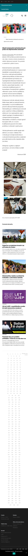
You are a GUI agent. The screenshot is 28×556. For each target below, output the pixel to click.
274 (12, 492)
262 (12, 485)
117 (9, 406)
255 (16, 481)
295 (16, 502)
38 (11, 369)
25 (17, 362)
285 (9, 498)
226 (12, 465)
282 (12, 496)
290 (12, 500)
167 (16, 432)
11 (19, 356)
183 (15, 441)
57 (8, 378)
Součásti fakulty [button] (5, 9)
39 (14, 369)
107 (16, 400)
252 (19, 478)
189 (9, 446)
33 (11, 367)
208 (19, 454)
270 (12, 489)
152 (19, 424)
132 (19, 413)
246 (12, 476)
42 (7, 371)
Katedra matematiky (8, 55)
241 (8, 474)
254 (12, 481)
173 (9, 437)
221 (8, 463)
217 (9, 461)
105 (9, 400)
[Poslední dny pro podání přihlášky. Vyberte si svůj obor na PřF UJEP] (14, 327)
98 (12, 395)
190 (12, 446)
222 (12, 463)
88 (11, 391)
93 (10, 393)
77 (8, 386)
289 (9, 500)
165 (9, 432)
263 (16, 485)
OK (14, 553)
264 (19, 485)
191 (16, 446)
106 (12, 400)
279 (16, 494)
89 (14, 391)
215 (16, 459)
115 (15, 404)
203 (16, 452)
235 (16, 470)
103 (15, 397)
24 (14, 362)
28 (11, 365)
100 (19, 395)
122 (12, 408)
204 (19, 452)
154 (12, 426)
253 (9, 481)
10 (16, 356)
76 (20, 384)
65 (17, 380)
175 (16, 437)
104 (19, 397)
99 (15, 395)
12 (8, 358)
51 (20, 373)
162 (12, 430)
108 (19, 400)
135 (16, 415)
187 (16, 443)
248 (19, 476)
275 (16, 492)
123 (15, 408)
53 (11, 375)
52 (8, 375)
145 (9, 421)
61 (20, 378)
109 (9, 402)
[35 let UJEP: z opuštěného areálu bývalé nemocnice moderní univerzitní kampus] (14, 296)
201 (8, 452)
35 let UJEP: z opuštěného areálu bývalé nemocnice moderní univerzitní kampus (13, 308)
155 (16, 426)
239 (16, 472)
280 (19, 494)
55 (17, 375)
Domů (5, 37)
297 (10, 505)
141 (9, 419)
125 (9, 411)
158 (12, 428)
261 (8, 485)
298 (14, 505)
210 (12, 456)
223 (16, 463)
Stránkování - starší (24, 354)
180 (19, 439)
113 (9, 404)
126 (12, 411)
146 (12, 421)
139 (15, 417)
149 (9, 424)
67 (8, 382)
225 (9, 465)
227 (16, 465)
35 (17, 367)
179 (16, 439)
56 (20, 375)
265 (8, 487)
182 (12, 441)
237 (8, 472)
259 (16, 483)
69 (14, 382)
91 (20, 391)
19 (14, 360)
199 (16, 450)
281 (8, 496)
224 (19, 463)
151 (16, 424)
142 (12, 419)
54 (14, 375)
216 (19, 459)
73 (11, 384)
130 (12, 413)
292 (19, 500)
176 (19, 437)
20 (17, 360)
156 (19, 426)
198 (12, 450)
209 (9, 456)
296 (19, 502)
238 (12, 472)
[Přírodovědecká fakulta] (5, 15)
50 (17, 373)
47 (8, 373)
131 (16, 413)
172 (19, 435)
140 (19, 417)
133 (9, 415)
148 (19, 421)
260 (19, 483)
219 (15, 461)
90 (17, 391)
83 (11, 389)
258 (12, 483)
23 (11, 362)
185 (9, 443)
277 (9, 494)
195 (16, 448)
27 (8, 365)
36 (20, 367)
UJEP (12, 2)
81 (20, 386)
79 (14, 386)
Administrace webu (5, 549)
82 (8, 389)
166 (12, 432)
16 (19, 358)
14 (14, 358)
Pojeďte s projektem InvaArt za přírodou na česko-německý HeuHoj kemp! (13, 247)
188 (19, 443)
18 (11, 360)
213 (9, 459)
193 (9, 448)
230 (12, 467)
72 (8, 384)
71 (20, 382)
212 (19, 456)
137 (9, 417)
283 (16, 496)
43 (10, 371)
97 (9, 395)
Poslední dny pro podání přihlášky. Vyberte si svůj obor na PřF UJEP (14, 338)
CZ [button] (1, 2)
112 (19, 402)
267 (16, 487)
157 (9, 428)
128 (19, 411)
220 (19, 461)
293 (8, 502)
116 (19, 404)
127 (16, 411)
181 (9, 441)
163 (15, 430)
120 (19, 406)
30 (17, 365)
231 (16, 467)
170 (12, 435)
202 (12, 452)
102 (12, 397)
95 (17, 393)
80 (17, 386)
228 (19, 465)
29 (14, 365)
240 (19, 472)
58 (11, 378)
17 (8, 360)
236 (19, 470)
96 (20, 393)
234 (12, 470)
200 (19, 450)
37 (8, 369)
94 (14, 393)
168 (19, 432)
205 (8, 454)
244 (19, 474)
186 (12, 443)
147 (16, 421)
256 (19, 481)
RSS (11, 549)
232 (19, 467)
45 (17, 371)
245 (8, 476)
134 (12, 415)
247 (16, 476)
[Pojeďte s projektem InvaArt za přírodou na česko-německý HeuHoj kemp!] (14, 236)
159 (15, 428)
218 (12, 461)
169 (9, 435)
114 (12, 404)
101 (9, 397)
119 (15, 406)
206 (12, 454)
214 (12, 459)
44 (14, 371)
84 (14, 389)
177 (9, 439)
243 (16, 474)
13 (11, 358)
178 (12, 439)
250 (12, 478)
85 (17, 389)
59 (14, 378)
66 (20, 380)
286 (12, 498)
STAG (5, 2)
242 (12, 474)
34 (14, 367)
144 (19, 419)
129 (9, 413)
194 (12, 448)
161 (9, 430)
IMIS (9, 2)
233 (9, 470)
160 (19, 428)
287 (16, 498)
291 (16, 500)
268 (19, 487)
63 (10, 380)
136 (19, 415)
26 (20, 362)
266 (12, 487)
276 (19, 492)
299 (18, 505)
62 (7, 380)
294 (12, 502)
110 (12, 402)
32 (8, 367)
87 (8, 391)
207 (16, 454)
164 (19, 430)
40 (17, 369)
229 (9, 467)
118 (12, 406)
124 (19, 408)
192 (19, 446)
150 (12, 424)
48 (11, 373)
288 (19, 498)
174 (12, 437)
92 (7, 393)
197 (9, 450)
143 (15, 419)
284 (19, 496)
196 (19, 448)
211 (16, 456)
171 (16, 435)
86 (20, 389)
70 (17, 382)
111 (15, 402)
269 (9, 489)
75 (17, 384)
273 (9, 492)
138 (12, 417)
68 (11, 382)
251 (16, 478)
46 (20, 371)
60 (17, 378)
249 (9, 478)
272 (19, 489)
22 (8, 362)
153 (9, 426)
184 (19, 441)
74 (14, 384)
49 (14, 373)
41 (20, 369)
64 (14, 380)
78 (11, 386)
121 (9, 408)
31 (20, 365)
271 (16, 489)
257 (8, 483)
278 (12, 494)
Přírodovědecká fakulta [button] (6, 5)
